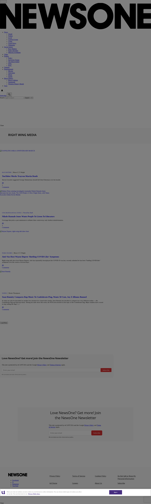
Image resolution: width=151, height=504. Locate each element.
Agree (115, 492)
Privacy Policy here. (34, 494)
